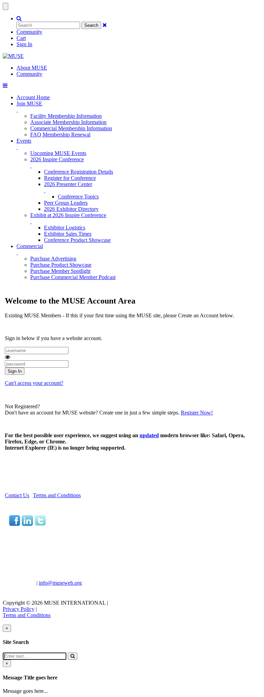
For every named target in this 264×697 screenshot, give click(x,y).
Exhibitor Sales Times (67, 234)
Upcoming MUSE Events (58, 153)
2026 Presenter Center (68, 184)
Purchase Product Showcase (60, 265)
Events (23, 141)
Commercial (29, 246)
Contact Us (17, 495)
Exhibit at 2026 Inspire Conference (68, 215)
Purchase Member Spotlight (60, 271)
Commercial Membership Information (71, 128)
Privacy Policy (18, 609)
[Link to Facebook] (14, 524)
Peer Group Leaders (66, 203)
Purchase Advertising (53, 259)
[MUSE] (13, 56)
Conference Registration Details (78, 172)
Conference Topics (78, 196)
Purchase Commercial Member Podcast (73, 277)
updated (149, 435)
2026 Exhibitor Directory (71, 209)
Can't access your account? (34, 383)
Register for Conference (70, 178)
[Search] (72, 656)
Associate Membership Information (68, 122)
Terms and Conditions (57, 495)
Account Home (33, 97)
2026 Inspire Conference (57, 159)
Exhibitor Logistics (64, 227)
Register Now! (197, 413)
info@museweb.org (60, 583)
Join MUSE (29, 103)
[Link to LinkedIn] (27, 524)
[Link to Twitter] (40, 524)
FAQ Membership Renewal (60, 134)
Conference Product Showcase (77, 240)
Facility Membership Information (66, 116)
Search (91, 25)
